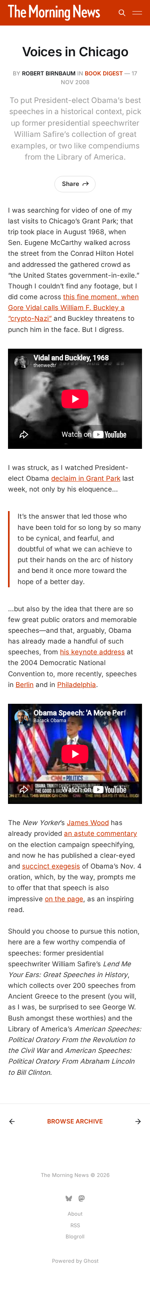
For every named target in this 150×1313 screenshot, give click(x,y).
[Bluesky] (69, 1198)
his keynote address (92, 652)
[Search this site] (122, 13)
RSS (75, 1225)
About (75, 1213)
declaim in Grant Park (85, 478)
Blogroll (75, 1236)
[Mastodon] (81, 1198)
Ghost (91, 1261)
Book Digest (104, 73)
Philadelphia (76, 685)
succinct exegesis (51, 866)
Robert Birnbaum (49, 73)
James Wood (88, 823)
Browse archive (75, 1121)
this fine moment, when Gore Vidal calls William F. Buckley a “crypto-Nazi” (73, 307)
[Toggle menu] (137, 13)
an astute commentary (100, 833)
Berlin (25, 685)
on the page (64, 899)
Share (70, 184)
